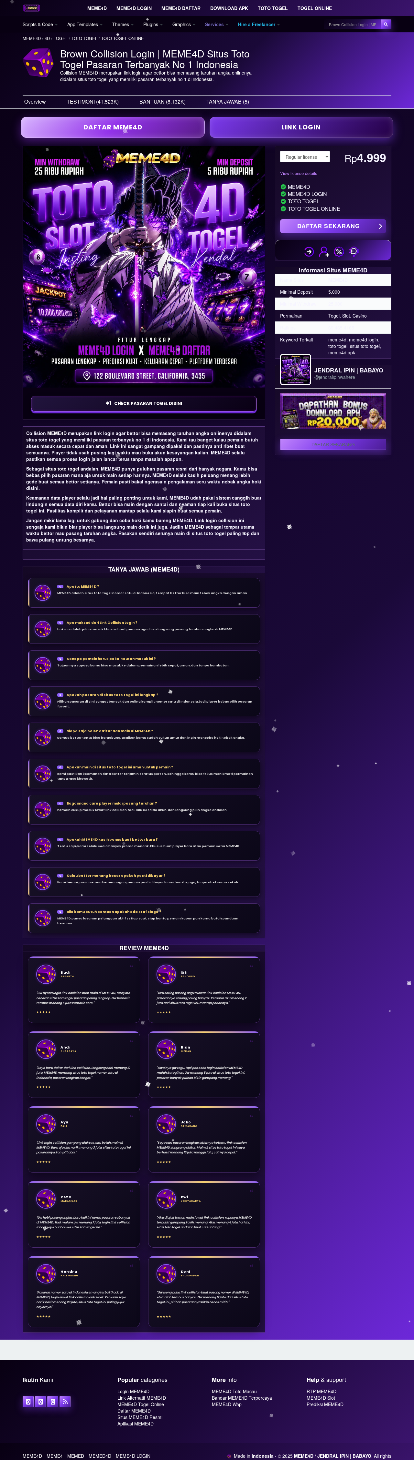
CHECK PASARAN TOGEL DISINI (148, 403)
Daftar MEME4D (134, 1410)
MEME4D (57, 433)
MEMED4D (100, 1456)
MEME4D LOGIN (133, 1456)
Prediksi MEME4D (325, 1404)
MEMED (75, 1456)
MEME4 (55, 1456)
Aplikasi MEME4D (135, 1423)
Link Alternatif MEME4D (141, 1397)
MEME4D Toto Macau (234, 1391)
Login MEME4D (133, 1391)
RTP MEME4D (321, 1391)
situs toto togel (62, 468)
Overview (35, 101)
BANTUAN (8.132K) (162, 101)
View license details (298, 173)
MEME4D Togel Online (140, 1404)
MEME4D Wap (227, 1404)
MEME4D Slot (321, 1397)
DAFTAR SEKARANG (328, 226)
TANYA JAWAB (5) (227, 101)
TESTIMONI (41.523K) (93, 101)
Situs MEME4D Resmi (139, 1417)
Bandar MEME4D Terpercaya (242, 1397)
